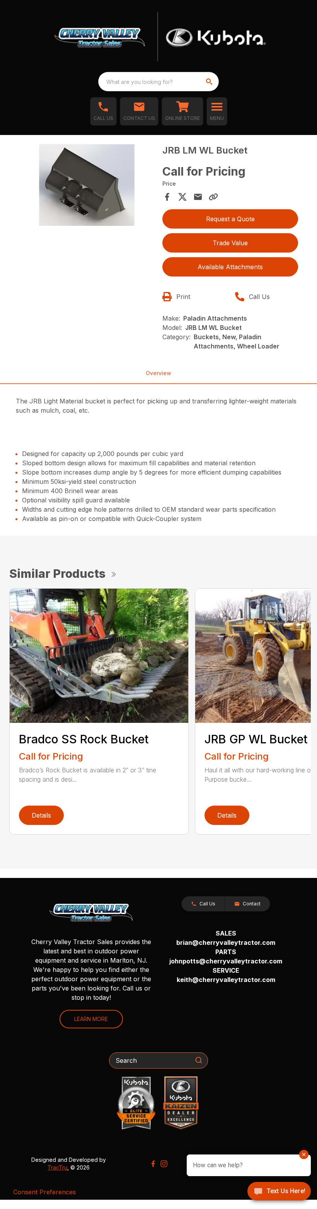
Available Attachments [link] (230, 267)
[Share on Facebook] (167, 197)
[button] (103, 111)
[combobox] (158, 81)
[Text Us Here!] (279, 1192)
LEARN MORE (91, 1019)
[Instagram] (164, 1163)
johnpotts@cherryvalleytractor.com (225, 961)
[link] (182, 111)
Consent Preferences (44, 1192)
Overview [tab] (158, 373)
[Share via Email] (198, 197)
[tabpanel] (87, 186)
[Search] (199, 1060)
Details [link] (41, 815)
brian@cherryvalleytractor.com (225, 942)
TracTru (57, 1167)
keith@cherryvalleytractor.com (226, 980)
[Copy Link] (213, 197)
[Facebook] (153, 1163)
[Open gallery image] (87, 185)
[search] (209, 82)
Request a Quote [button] (230, 219)
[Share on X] (182, 197)
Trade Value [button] (230, 243)
